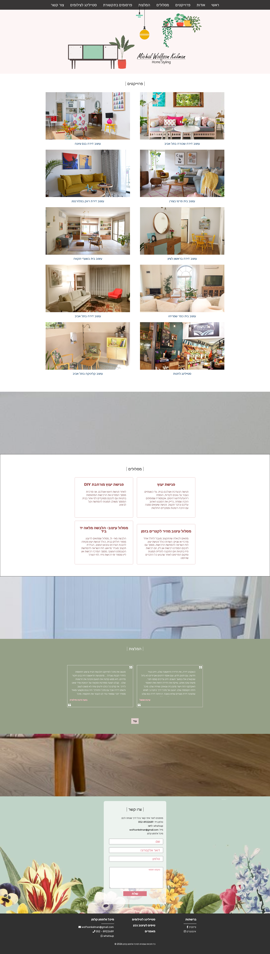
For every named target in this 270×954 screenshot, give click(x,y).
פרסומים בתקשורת (117, 5)
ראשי (215, 5)
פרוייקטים (182, 5)
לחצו (150, 825)
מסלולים (162, 5)
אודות (201, 5)
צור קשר (57, 5)
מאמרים (150, 931)
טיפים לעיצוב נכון (144, 925)
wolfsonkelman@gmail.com (143, 829)
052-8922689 (145, 822)
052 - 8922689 (104, 931)
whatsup (108, 935)
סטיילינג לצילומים (83, 5)
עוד (135, 721)
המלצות (144, 5)
